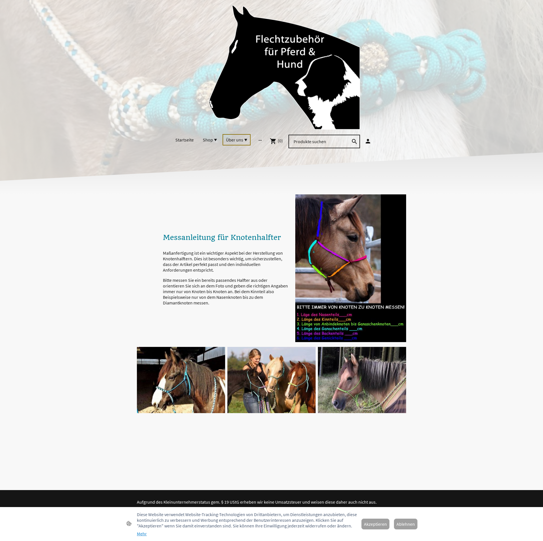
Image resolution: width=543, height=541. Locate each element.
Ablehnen (406, 524)
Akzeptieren (375, 524)
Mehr (142, 533)
